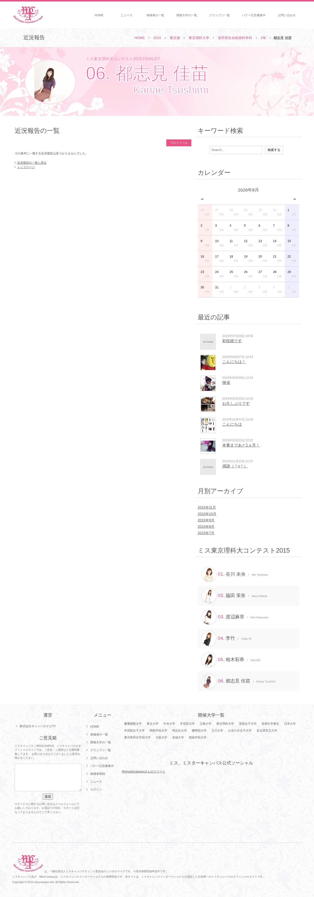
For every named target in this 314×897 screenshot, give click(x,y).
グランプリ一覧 (219, 15)
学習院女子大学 (134, 730)
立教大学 (205, 723)
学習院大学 (187, 723)
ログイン (96, 789)
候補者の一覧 (155, 15)
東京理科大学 (199, 38)
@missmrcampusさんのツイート (143, 771)
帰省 (226, 383)
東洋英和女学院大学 (137, 737)
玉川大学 (217, 730)
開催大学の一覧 (186, 15)
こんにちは (232, 424)
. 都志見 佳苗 (246, 680)
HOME (99, 15)
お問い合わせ (287, 15)
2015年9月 (206, 520)
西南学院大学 (198, 737)
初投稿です (232, 341)
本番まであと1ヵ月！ (241, 445)
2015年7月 (206, 533)
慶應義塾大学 (133, 723)
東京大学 (152, 723)
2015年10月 (207, 514)
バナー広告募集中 (254, 15)
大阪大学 (161, 737)
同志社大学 (179, 730)
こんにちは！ (234, 362)
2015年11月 (207, 507)
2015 (157, 38)
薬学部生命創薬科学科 (235, 38)
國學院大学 (199, 730)
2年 (263, 38)
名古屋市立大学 (267, 730)
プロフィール (179, 143)
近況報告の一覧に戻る (32, 162)
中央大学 (169, 723)
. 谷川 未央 (243, 574)
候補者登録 (97, 773)
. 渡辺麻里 (243, 616)
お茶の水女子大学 (240, 730)
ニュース (126, 15)
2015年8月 (206, 527)
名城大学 (178, 737)
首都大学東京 (270, 723)
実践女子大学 (248, 723)
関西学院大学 (158, 730)
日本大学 (290, 723)
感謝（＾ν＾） (235, 466)
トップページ (26, 167)
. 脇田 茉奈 (242, 595)
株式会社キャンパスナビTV (38, 726)
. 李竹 (234, 638)
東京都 (175, 38)
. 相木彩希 (239, 659)
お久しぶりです (236, 403)
